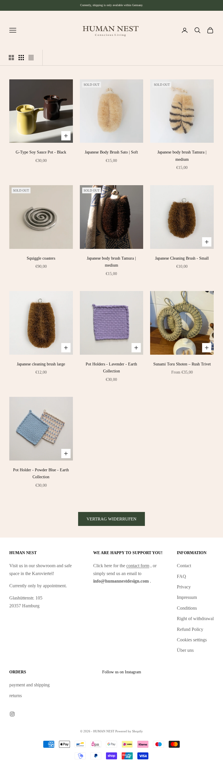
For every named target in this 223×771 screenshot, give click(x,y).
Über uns (185, 650)
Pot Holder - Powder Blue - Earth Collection (41, 473)
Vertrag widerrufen (111, 519)
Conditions (187, 608)
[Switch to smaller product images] (21, 57)
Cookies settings (192, 639)
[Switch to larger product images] (11, 57)
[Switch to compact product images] (31, 57)
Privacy (184, 586)
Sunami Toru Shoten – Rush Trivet (182, 364)
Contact (184, 565)
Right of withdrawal (195, 618)
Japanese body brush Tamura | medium (181, 155)
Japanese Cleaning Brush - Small (182, 258)
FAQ (181, 576)
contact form (137, 565)
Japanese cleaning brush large (41, 364)
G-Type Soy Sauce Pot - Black (41, 152)
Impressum (187, 597)
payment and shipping (29, 684)
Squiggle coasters (41, 258)
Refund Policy (190, 629)
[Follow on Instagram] (12, 714)
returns (15, 695)
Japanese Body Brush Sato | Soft (111, 152)
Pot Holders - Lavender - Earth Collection (111, 367)
